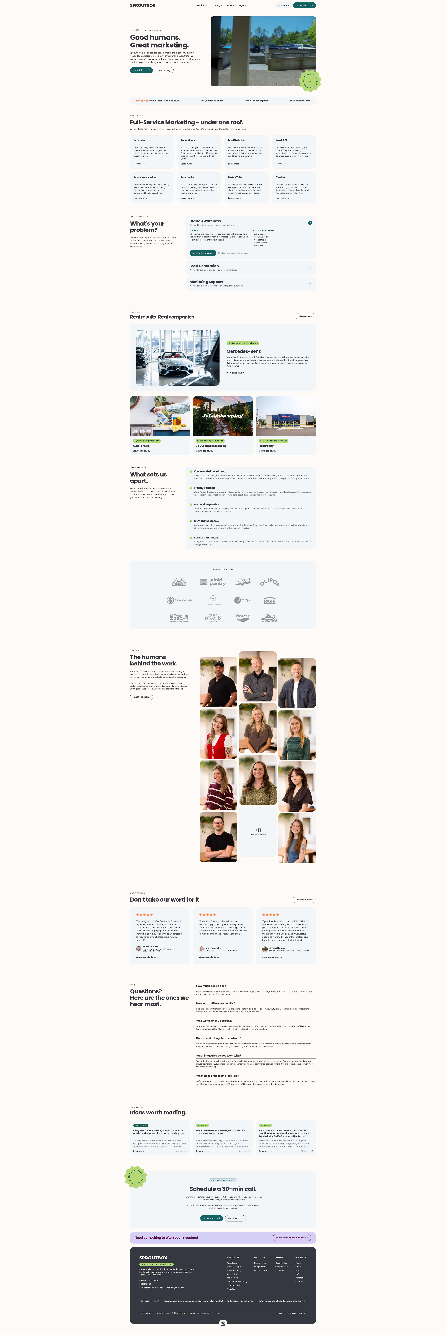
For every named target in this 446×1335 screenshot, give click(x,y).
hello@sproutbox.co (148, 1280)
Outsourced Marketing (237, 1281)
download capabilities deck (291, 1237)
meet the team (141, 696)
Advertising (232, 1263)
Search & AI (232, 1274)
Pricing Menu (260, 1263)
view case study (235, 372)
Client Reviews (282, 1266)
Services (233, 1257)
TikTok (280, 1313)
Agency (301, 1257)
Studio (298, 1266)
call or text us (235, 1218)
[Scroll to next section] (310, 81)
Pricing (260, 1257)
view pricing (163, 70)
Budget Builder (260, 1266)
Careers (299, 1277)
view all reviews (304, 899)
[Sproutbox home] (142, 5)
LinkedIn (303, 1313)
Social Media (232, 1277)
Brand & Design (234, 1266)
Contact (299, 1281)
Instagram (292, 1313)
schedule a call (304, 5)
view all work (306, 316)
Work (279, 1257)
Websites (231, 1289)
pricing (216, 5)
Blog (297, 1270)
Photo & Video (233, 1285)
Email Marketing (234, 1270)
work (229, 5)
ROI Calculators (261, 1270)
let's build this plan (203, 253)
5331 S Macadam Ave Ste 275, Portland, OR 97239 (161, 1287)
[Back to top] (223, 1324)
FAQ (297, 1274)
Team (298, 1263)
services (201, 5)
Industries (279, 1270)
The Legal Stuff (146, 1313)
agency (243, 5)
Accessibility (163, 1313)
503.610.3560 (145, 1284)
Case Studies (281, 1263)
